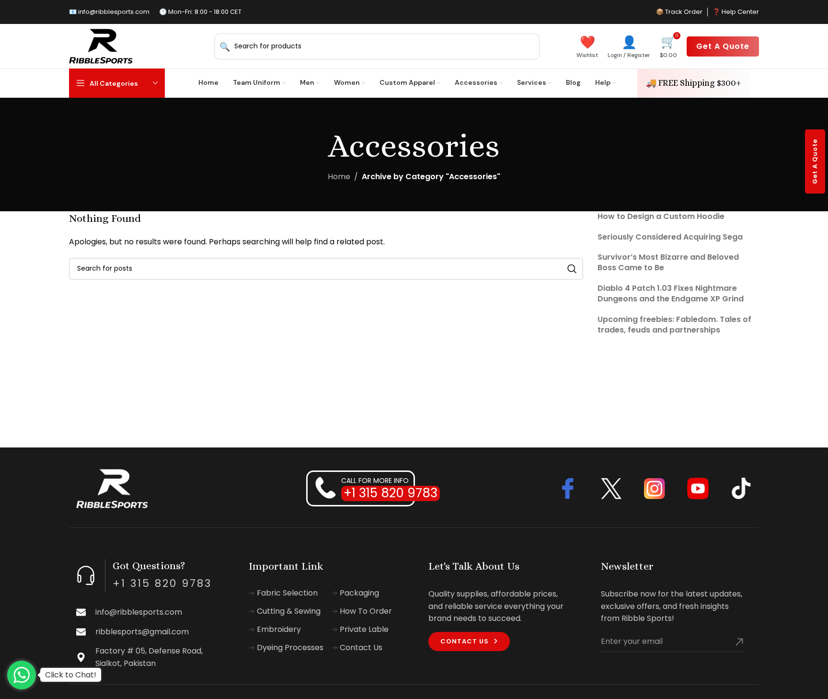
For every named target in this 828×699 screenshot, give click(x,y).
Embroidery (279, 629)
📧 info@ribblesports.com (109, 11)
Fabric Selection (287, 593)
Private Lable (364, 629)
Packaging (359, 593)
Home (339, 176)
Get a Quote (722, 46)
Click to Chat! (70, 674)
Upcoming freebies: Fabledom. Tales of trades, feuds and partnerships (674, 324)
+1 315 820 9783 (390, 493)
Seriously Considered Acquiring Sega (670, 236)
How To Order (366, 611)
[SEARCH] (572, 269)
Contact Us (361, 647)
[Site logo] (101, 45)
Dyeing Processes (290, 647)
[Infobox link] (151, 612)
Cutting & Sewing (289, 611)
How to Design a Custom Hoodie (661, 216)
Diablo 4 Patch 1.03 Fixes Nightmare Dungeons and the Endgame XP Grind (671, 293)
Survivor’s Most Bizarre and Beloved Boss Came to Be (668, 262)
